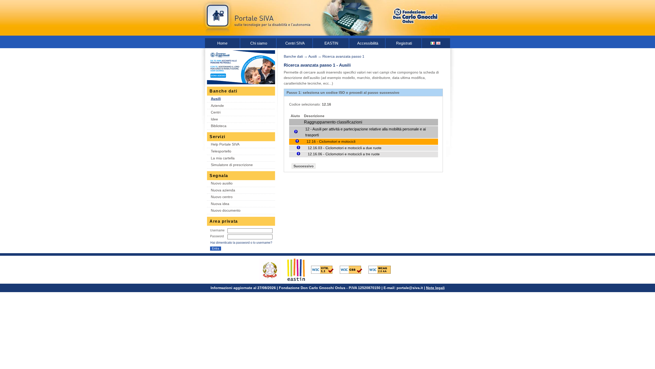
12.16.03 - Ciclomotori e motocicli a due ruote (344, 148)
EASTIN (331, 43)
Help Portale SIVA (225, 144)
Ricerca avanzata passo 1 (343, 56)
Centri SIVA (295, 43)
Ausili (216, 99)
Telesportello (221, 151)
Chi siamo (258, 43)
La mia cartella (223, 158)
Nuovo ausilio (222, 183)
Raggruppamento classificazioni (333, 122)
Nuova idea (220, 204)
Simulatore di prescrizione (232, 165)
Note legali (435, 288)
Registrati (404, 43)
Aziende (217, 106)
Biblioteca (218, 126)
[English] (438, 43)
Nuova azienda (223, 190)
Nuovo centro (222, 197)
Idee (214, 119)
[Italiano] (433, 43)
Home (222, 43)
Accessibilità (367, 43)
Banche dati (293, 56)
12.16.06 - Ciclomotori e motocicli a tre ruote (344, 154)
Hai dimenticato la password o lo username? (241, 242)
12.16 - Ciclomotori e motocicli (331, 141)
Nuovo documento (226, 210)
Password (217, 236)
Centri (216, 112)
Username (217, 230)
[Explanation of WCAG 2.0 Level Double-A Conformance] (382, 269)
